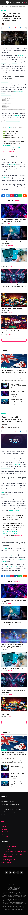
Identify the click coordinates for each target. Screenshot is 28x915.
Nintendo (13, 555)
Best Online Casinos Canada (8, 846)
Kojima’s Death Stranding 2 (13, 121)
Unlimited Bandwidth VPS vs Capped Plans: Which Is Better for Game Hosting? (13, 220)
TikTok (3, 834)
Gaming (4, 367)
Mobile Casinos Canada (7, 856)
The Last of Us (5, 178)
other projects (4, 177)
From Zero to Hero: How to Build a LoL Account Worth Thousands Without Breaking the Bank (12, 646)
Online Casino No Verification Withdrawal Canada (13, 851)
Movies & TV (4, 831)
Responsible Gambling (14, 881)
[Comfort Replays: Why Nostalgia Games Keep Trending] (14, 233)
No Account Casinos (6, 853)
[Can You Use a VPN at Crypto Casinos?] (14, 255)
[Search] (22, 2)
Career (14, 879)
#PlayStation (7, 145)
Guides (4, 413)
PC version (17, 464)
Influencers (4, 829)
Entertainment (5, 826)
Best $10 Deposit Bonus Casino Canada (11, 854)
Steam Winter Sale (12, 566)
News (3, 10)
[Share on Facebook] (4, 28)
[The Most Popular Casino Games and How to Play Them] (14, 300)
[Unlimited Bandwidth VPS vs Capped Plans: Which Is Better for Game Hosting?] (14, 211)
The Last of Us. (20, 187)
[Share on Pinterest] (15, 28)
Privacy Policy (7, 879)
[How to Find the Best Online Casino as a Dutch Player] (14, 322)
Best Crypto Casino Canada (8, 857)
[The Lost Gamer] (12, 2)
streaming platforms (14, 510)
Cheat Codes (4, 836)
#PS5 (10, 127)
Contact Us (20, 879)
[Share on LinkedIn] (20, 28)
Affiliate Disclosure (16, 877)
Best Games (4, 833)
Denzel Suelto (9, 24)
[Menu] (2, 2)
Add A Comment (14, 340)
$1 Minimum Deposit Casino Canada (10, 848)
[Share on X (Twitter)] (9, 28)
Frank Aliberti (4, 82)
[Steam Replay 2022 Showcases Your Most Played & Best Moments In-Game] (14, 447)
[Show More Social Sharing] (25, 28)
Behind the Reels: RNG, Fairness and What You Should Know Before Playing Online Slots (13, 372)
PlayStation (14, 63)
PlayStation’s (12, 164)
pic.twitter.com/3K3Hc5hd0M (11, 147)
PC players (4, 548)
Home (2, 6)
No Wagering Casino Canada (8, 859)
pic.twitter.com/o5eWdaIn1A (11, 533)
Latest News (4, 825)
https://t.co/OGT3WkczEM (10, 531)
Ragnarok (3, 63)
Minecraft (3, 828)
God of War (20, 55)
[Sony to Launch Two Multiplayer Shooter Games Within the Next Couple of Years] (14, 44)
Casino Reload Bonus (6, 862)
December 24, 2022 (8, 152)
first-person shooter (6, 95)
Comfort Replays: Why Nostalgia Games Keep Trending (16, 401)
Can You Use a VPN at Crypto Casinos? (12, 264)
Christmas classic (5, 468)
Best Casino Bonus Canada (8, 849)
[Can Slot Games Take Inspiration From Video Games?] (5, 386)
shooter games (17, 115)
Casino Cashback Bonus (7, 861)
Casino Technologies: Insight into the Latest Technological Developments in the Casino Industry (13, 286)
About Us (7, 877)
